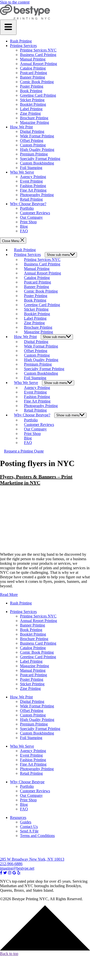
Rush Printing (21, 41)
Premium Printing (34, 154)
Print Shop (28, 222)
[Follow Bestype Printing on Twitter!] (5, 873)
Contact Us (29, 826)
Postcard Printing (33, 73)
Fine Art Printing (33, 190)
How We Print (21, 127)
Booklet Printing (33, 104)
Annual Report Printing (38, 64)
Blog (24, 226)
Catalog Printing (33, 68)
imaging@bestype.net (17, 868)
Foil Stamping (31, 167)
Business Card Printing (38, 54)
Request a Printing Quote (24, 451)
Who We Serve (22, 172)
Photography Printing (37, 195)
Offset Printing (31, 140)
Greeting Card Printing (38, 95)
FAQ (24, 231)
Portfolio (27, 208)
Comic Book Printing (37, 82)
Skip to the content (15, 2)
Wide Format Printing (37, 136)
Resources (18, 817)
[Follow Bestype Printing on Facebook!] (1, 873)
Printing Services (23, 45)
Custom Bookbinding (37, 163)
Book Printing (31, 91)
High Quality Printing (37, 149)
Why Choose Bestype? (28, 204)
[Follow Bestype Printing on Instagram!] (10, 873)
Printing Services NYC (38, 50)
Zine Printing (30, 113)
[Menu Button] (8, 27)
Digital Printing (32, 131)
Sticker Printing (32, 100)
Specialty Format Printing (40, 158)
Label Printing (31, 109)
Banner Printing (32, 77)
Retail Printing (31, 199)
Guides (25, 822)
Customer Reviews (35, 213)
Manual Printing (33, 59)
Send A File (29, 831)
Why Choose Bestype (27, 782)
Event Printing (31, 181)
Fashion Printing (33, 186)
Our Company (31, 217)
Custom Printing (33, 145)
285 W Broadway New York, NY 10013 (32, 859)
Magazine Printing (34, 122)
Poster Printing (31, 86)
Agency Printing (33, 177)
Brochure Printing (34, 118)
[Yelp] (18, 873)
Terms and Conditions (37, 835)
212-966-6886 (11, 864)
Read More (9, 594)
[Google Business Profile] (14, 873)
